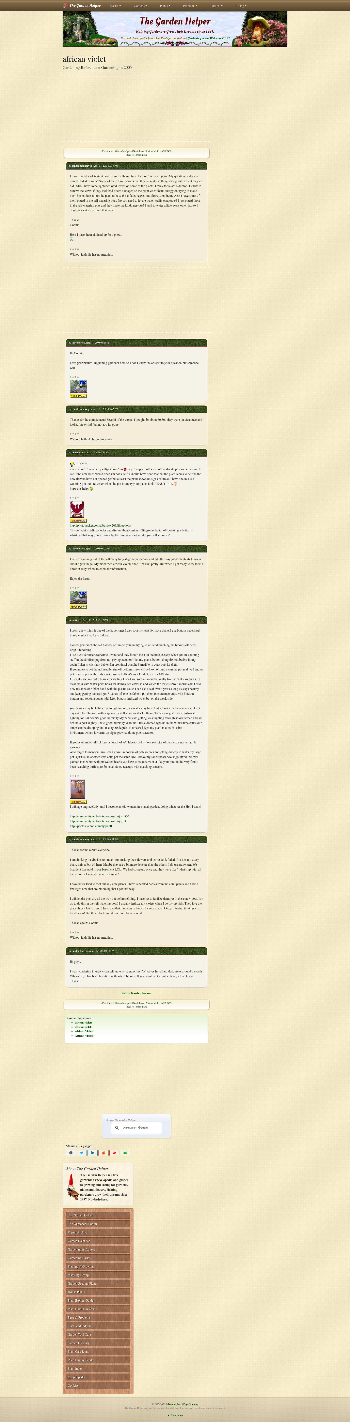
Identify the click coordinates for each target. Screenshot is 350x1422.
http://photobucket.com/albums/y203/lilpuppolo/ (100, 525)
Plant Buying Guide (80, 1300)
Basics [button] (114, 5)
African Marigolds (123, 151)
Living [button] (240, 5)
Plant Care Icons (78, 1351)
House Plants (76, 1292)
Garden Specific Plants (82, 1283)
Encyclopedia (76, 1377)
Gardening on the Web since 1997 (208, 38)
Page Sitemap (190, 1404)
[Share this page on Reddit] (103, 1153)
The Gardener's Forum (82, 1224)
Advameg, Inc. (173, 1404)
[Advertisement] (136, 108)
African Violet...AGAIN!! (158, 151)
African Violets (84, 1031)
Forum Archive (77, 1232)
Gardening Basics (79, 1258)
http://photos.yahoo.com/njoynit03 (91, 826)
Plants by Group (78, 1275)
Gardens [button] (139, 5)
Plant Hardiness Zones (82, 1309)
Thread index (140, 154)
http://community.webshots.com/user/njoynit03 (99, 816)
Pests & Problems (79, 1317)
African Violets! (85, 1035)
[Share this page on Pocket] (114, 1153)
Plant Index (75, 1368)
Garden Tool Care (79, 1334)
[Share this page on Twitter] (82, 1153)
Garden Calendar (79, 1241)
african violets (83, 1022)
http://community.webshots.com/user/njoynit (98, 821)
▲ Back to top (175, 1415)
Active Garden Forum (137, 993)
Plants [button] (164, 5)
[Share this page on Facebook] (71, 1153)
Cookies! (73, 1385)
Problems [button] (189, 5)
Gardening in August (81, 1249)
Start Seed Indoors (79, 1326)
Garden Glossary (79, 1343)
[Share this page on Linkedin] (93, 1153)
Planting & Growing (81, 1266)
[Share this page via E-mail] (125, 1153)
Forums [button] (215, 5)
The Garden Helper (84, 6)
